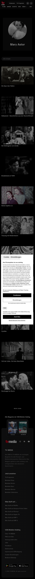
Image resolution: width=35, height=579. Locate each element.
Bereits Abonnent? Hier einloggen (17, 320)
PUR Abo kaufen (17, 317)
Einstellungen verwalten (17, 300)
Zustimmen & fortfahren (17, 295)
